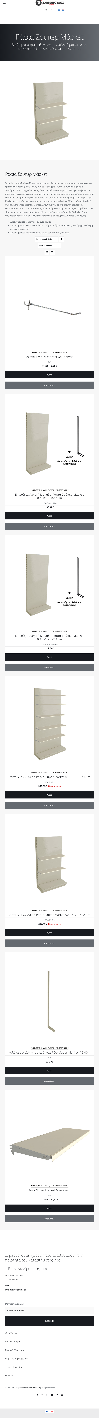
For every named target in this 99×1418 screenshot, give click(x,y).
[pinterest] (47, 1395)
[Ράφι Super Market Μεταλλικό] (49, 1094)
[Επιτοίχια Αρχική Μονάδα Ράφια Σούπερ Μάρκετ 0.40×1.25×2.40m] (49, 540)
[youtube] (52, 1395)
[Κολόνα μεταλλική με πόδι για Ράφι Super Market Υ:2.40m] (49, 957)
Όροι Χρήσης (11, 1333)
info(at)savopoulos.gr (15, 1289)
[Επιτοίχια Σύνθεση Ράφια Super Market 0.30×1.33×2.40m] (49, 681)
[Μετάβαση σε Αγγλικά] (63, 10)
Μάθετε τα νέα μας (14, 1303)
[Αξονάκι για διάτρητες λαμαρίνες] (49, 261)
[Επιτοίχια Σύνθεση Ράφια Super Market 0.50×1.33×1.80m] (49, 819)
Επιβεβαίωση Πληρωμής (16, 1358)
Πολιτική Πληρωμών (14, 1350)
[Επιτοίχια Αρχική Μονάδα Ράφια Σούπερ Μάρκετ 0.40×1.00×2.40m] (49, 399)
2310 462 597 (11, 1279)
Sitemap (9, 1375)
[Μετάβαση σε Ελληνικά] (47, 1411)
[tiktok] (57, 1395)
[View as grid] (47, 252)
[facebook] (42, 1395)
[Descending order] (61, 239)
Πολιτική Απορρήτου (14, 1341)
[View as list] (52, 252)
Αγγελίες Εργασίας (13, 1367)
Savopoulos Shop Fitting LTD (29, 1388)
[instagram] (37, 1395)
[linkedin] (62, 1395)
